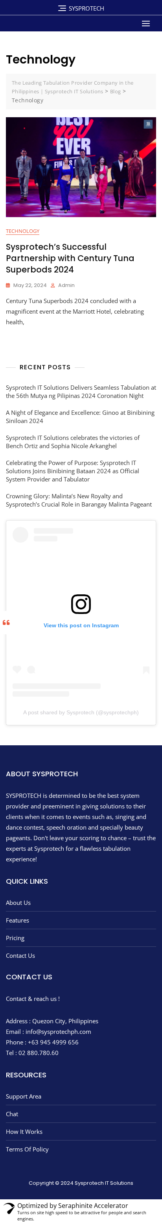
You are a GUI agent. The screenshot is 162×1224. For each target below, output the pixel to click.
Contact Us (20, 955)
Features (17, 920)
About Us (18, 902)
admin (66, 285)
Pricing (15, 938)
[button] (148, 23)
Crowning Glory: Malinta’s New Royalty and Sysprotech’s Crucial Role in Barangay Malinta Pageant (79, 500)
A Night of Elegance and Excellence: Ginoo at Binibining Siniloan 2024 (80, 417)
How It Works (24, 1131)
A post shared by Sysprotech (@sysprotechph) (81, 712)
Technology (22, 230)
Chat (12, 1114)
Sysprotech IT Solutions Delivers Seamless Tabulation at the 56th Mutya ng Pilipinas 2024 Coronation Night (81, 391)
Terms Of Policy (27, 1149)
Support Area (23, 1096)
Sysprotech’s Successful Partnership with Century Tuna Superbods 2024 (70, 258)
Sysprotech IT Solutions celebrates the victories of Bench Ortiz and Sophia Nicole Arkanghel (73, 442)
